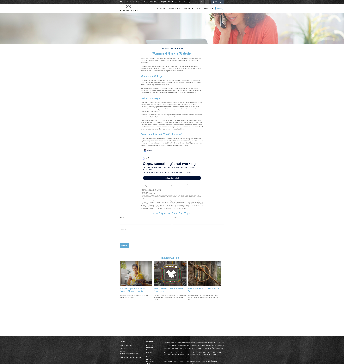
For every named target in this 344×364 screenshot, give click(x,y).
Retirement (149, 345)
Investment (149, 347)
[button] (161, 8)
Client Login (218, 2)
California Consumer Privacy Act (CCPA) (212, 352)
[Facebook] (207, 2)
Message (123, 229)
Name (122, 217)
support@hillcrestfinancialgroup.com (184, 2)
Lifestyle (148, 359)
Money (148, 357)
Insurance (149, 352)
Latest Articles (150, 361)
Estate (148, 350)
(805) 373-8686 (165, 2)
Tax (147, 354)
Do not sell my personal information (207, 354)
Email (174, 217)
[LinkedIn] (202, 2)
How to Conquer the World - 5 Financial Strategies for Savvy (132, 289)
